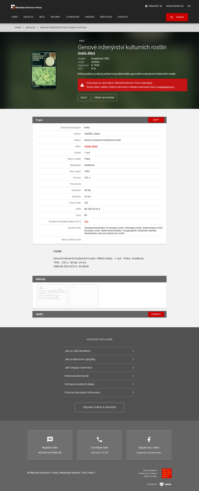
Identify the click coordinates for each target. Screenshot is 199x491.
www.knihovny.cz (166, 87)
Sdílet (84, 97)
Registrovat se (175, 6)
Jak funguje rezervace (78, 367)
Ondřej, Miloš (86, 53)
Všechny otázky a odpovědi (99, 407)
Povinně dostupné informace (82, 392)
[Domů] (26, 7)
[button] (44, 70)
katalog (30, 27)
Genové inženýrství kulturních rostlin (63, 27)
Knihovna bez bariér (77, 375)
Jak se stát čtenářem (77, 350)
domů (18, 27)
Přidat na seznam (104, 97)
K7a (86, 221)
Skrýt (156, 120)
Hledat (177, 17)
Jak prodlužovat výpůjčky (80, 359)
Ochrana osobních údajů (79, 384)
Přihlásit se (153, 6)
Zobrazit (156, 314)
